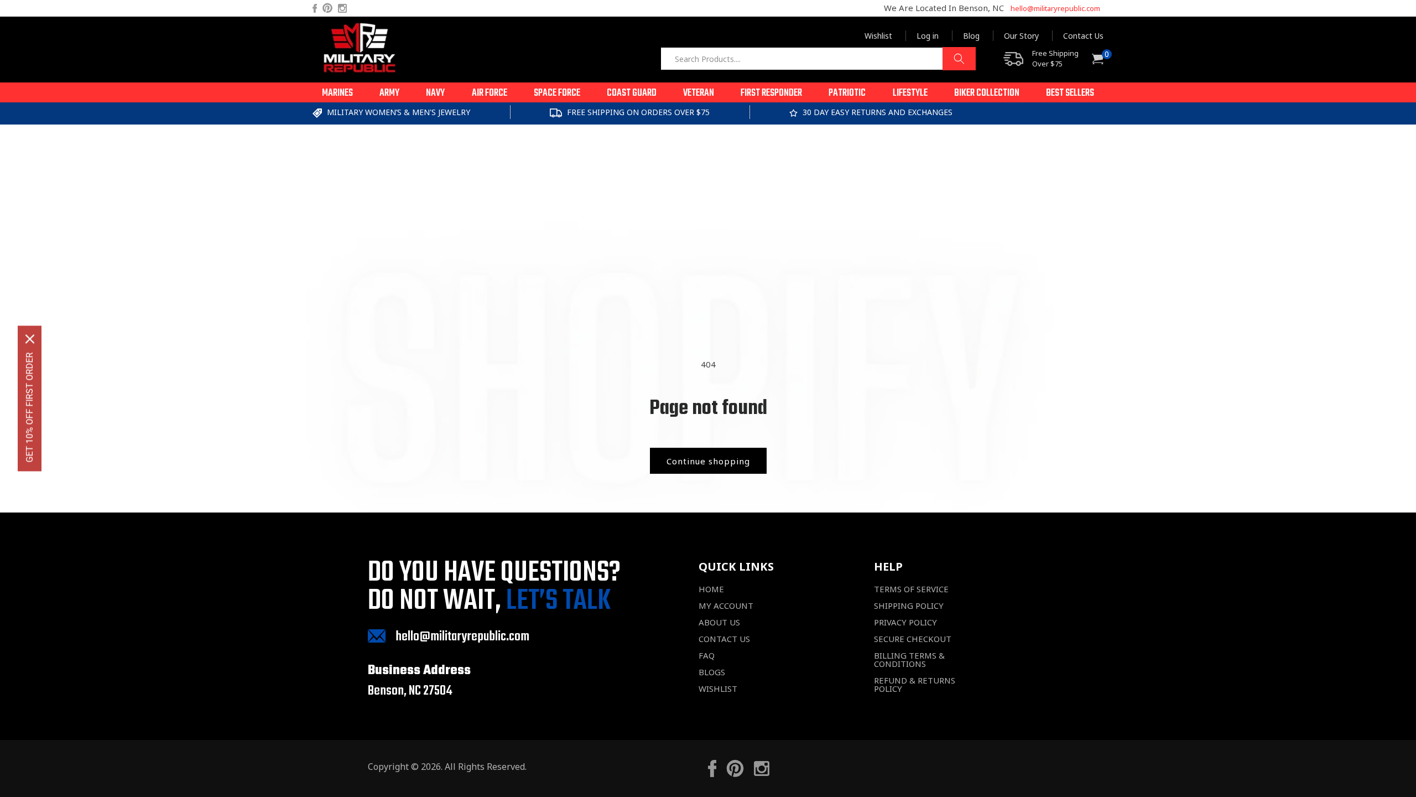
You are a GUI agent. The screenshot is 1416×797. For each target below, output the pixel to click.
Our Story (1021, 35)
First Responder (771, 93)
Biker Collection (986, 93)
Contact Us (1083, 35)
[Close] (29, 339)
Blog (971, 35)
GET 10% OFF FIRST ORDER (29, 408)
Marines (337, 93)
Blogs (712, 672)
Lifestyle (910, 93)
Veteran (698, 93)
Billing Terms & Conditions (909, 659)
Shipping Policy (909, 606)
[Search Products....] (959, 58)
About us (719, 622)
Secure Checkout (912, 639)
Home (711, 589)
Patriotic (847, 93)
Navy (435, 93)
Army (389, 93)
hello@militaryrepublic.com (1055, 8)
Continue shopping (708, 461)
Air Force (489, 93)
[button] (337, 92)
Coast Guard (632, 93)
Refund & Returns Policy (914, 684)
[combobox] (818, 59)
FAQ (707, 655)
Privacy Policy (905, 622)
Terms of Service (911, 589)
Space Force (557, 93)
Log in (928, 35)
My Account (726, 606)
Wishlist (878, 35)
